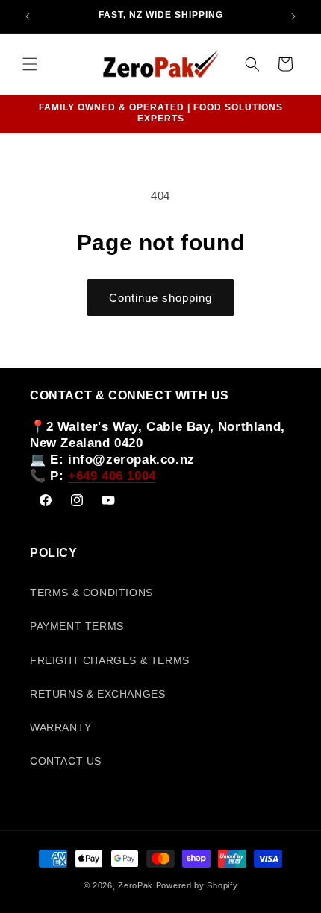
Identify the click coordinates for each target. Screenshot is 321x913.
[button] (29, 64)
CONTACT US (66, 761)
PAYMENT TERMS (77, 626)
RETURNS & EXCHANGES (97, 694)
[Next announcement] (293, 16)
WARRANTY (61, 727)
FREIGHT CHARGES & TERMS (110, 660)
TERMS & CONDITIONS (91, 592)
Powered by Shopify (197, 885)
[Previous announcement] (27, 16)
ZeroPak (135, 885)
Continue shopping (160, 297)
